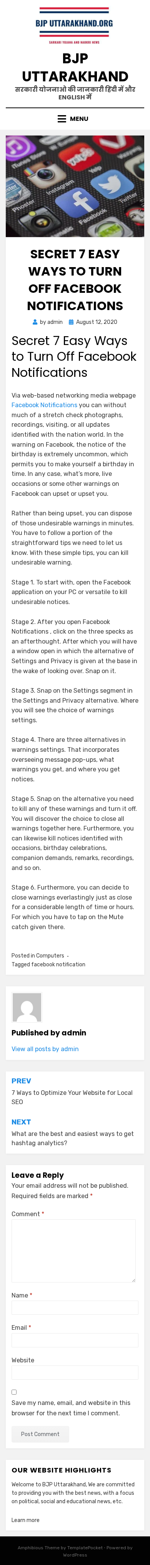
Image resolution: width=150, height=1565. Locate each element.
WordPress (75, 1555)
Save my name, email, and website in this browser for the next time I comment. (71, 1408)
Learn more (26, 1520)
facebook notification (58, 964)
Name (22, 1295)
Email (21, 1327)
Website (23, 1360)
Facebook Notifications (44, 405)
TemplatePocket (85, 1547)
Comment (28, 1214)
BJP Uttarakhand (75, 67)
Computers (50, 956)
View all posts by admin (45, 1049)
